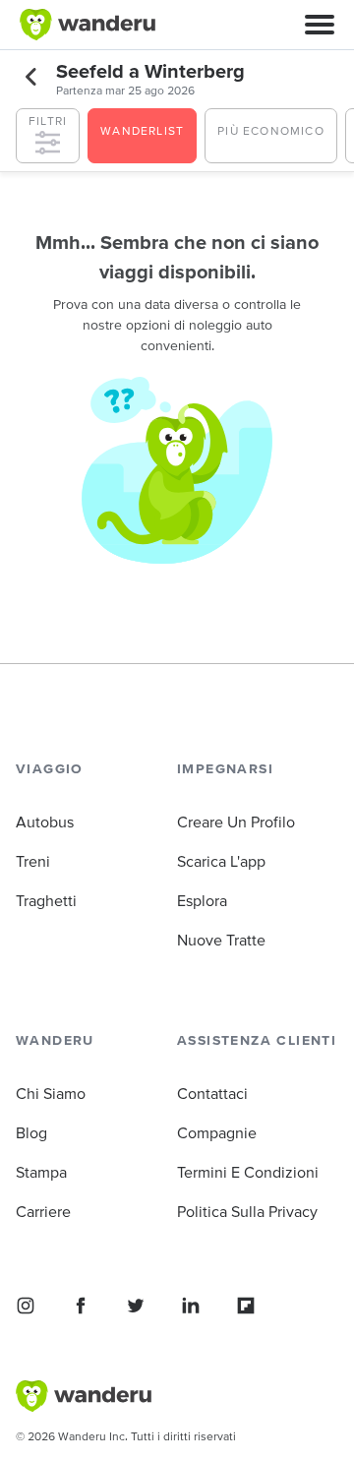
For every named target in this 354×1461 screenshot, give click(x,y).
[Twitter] (135, 1305)
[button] (319, 24)
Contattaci (212, 1093)
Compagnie (217, 1132)
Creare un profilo (236, 821)
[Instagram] (25, 1305)
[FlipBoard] (246, 1305)
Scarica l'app (221, 861)
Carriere (43, 1211)
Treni (33, 861)
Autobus (45, 821)
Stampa (41, 1172)
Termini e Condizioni (248, 1172)
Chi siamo (51, 1093)
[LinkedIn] (190, 1305)
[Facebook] (80, 1305)
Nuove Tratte (221, 939)
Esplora (202, 900)
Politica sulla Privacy (247, 1211)
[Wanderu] (87, 24)
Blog (31, 1132)
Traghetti (46, 900)
